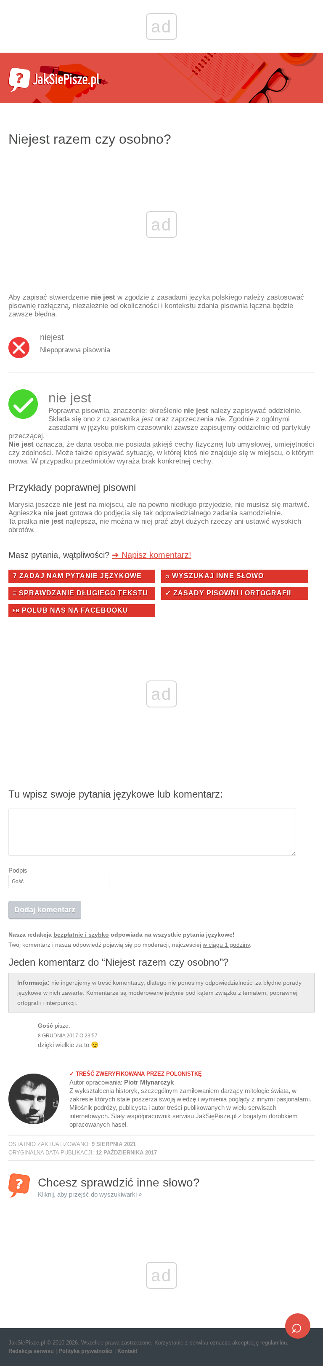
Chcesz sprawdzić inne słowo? (119, 1186)
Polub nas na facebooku (70, 610)
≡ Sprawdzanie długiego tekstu (80, 593)
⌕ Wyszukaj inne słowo (214, 575)
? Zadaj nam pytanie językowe (77, 575)
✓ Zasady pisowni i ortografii (228, 593)
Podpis (17, 870)
